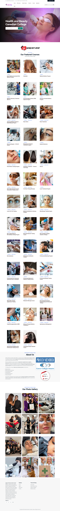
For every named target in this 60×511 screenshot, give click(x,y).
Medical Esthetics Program (45, 76)
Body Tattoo (25, 121)
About (20, 486)
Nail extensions (10, 255)
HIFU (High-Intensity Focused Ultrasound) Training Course (13, 189)
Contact (34, 3)
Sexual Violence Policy (34, 486)
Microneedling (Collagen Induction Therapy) (45, 234)
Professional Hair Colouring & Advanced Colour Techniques (13, 279)
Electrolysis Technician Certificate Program (28, 144)
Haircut (41, 166)
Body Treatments (43, 121)
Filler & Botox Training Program (13, 166)
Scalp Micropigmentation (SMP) (13, 324)
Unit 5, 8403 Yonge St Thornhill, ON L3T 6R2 (21, 0)
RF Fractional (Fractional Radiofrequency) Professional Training (46, 301)
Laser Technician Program (45, 188)
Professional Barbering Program (46, 255)
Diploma (9, 74)
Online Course (13, 187)
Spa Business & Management (45, 324)
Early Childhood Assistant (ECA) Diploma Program (13, 77)
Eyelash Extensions (44, 144)
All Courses (18, 3)
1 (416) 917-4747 (51, 0)
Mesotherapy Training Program (46, 211)
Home (15, 3)
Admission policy (33, 488)
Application (37, 3)
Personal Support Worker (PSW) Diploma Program (29, 99)
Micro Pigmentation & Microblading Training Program (13, 234)
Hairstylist (25, 76)
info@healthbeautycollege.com (10, 0)
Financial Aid (32, 484)
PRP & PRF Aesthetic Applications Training (11, 301)
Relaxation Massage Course (29, 300)
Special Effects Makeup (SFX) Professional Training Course (13, 347)
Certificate (9, 142)
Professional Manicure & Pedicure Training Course (28, 279)
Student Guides (24, 3)
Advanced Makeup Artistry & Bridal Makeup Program (12, 122)
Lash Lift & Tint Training (12, 211)
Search (20, 29)
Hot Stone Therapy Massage (29, 188)
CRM (14, 6)
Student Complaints (33, 487)
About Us (30, 3)
